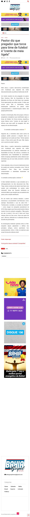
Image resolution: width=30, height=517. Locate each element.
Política (7, 491)
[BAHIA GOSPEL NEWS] (15, 10)
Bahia (20, 486)
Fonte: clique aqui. (6, 239)
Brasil (6, 489)
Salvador (13, 486)
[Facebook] (9, 1)
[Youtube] (2, 1)
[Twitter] (4, 1)
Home (6, 486)
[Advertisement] (15, 439)
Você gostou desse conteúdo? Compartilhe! (13, 243)
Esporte (12, 489)
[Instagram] (7, 1)
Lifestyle (20, 489)
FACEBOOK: (4, 256)
